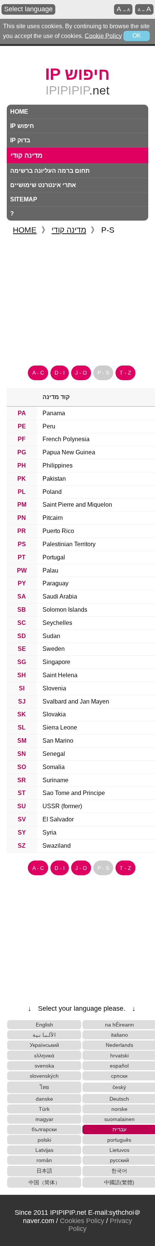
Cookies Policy (82, 1221)
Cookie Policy (103, 35)
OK (136, 35)
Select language (28, 9)
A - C (38, 373)
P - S (103, 373)
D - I (60, 373)
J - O (81, 373)
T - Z (125, 373)
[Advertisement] (77, 297)
